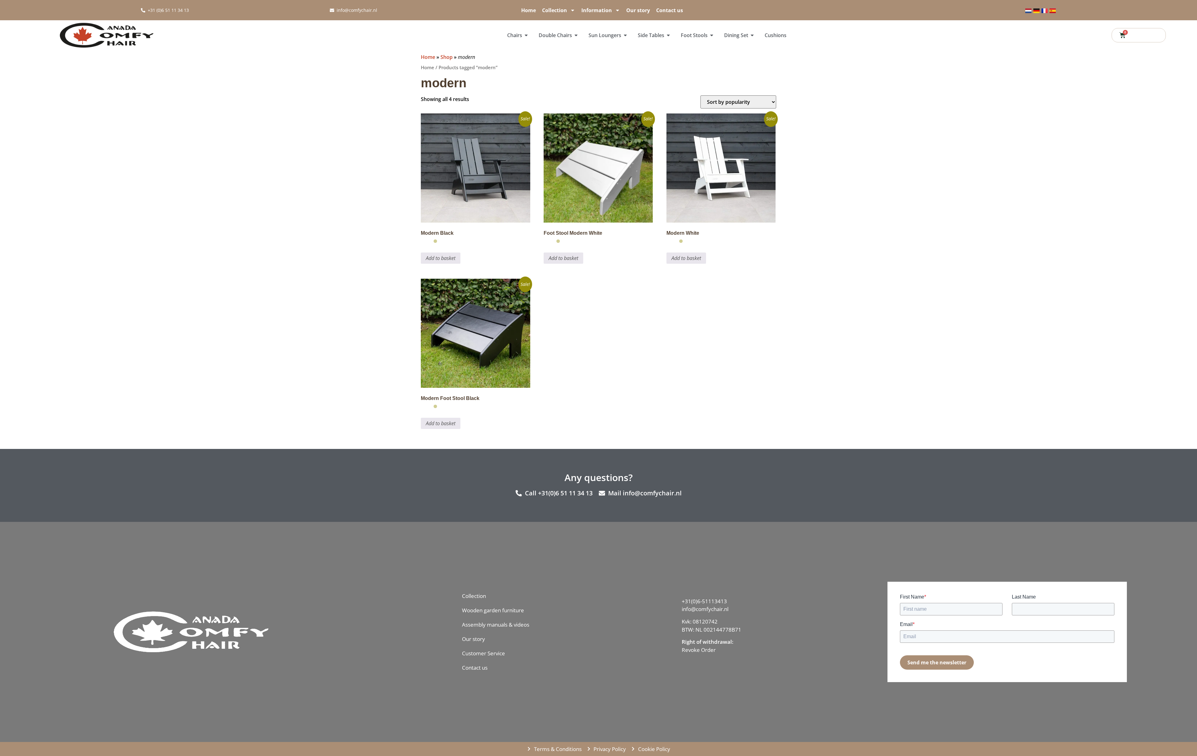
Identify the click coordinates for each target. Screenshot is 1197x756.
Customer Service (483, 653)
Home (528, 10)
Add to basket (440, 258)
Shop (446, 57)
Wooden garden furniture (493, 610)
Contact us (669, 10)
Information (596, 10)
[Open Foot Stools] (711, 35)
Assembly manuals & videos (495, 624)
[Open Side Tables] (668, 35)
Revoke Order (699, 649)
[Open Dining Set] (752, 35)
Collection (554, 10)
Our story (638, 10)
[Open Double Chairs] (576, 35)
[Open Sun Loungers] (625, 35)
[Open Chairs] (526, 35)
